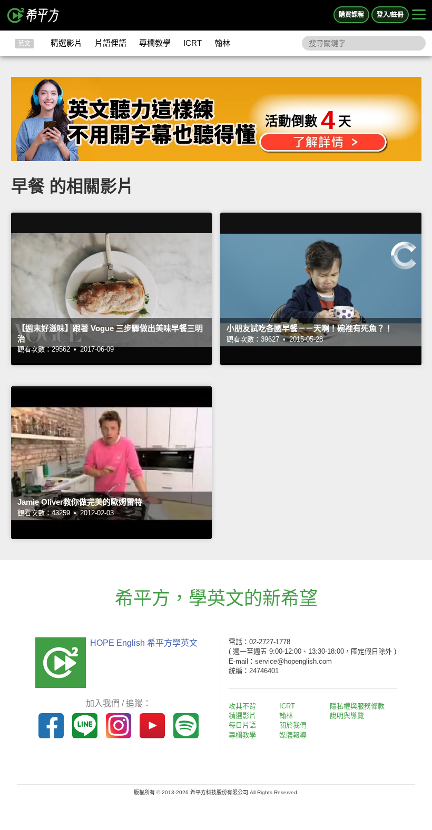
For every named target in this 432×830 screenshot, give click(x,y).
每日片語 (242, 725)
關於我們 (293, 725)
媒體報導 (293, 735)
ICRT (192, 42)
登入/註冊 (390, 14)
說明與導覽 (347, 715)
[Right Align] (419, 15)
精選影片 (66, 42)
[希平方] (33, 15)
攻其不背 (242, 706)
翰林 (222, 42)
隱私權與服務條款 (357, 706)
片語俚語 (110, 42)
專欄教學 (155, 42)
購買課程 (351, 14)
